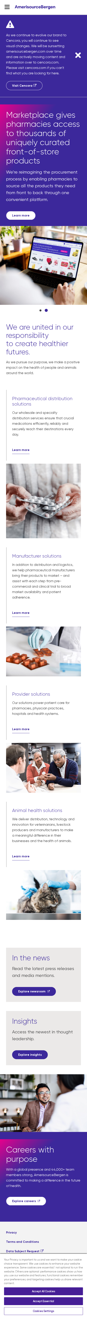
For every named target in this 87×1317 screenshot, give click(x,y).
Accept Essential (43, 1301)
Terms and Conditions (22, 1167)
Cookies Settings (43, 1311)
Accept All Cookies (43, 1291)
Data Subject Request (22, 1176)
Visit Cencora (22, 85)
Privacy (11, 1158)
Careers (12, 1186)
